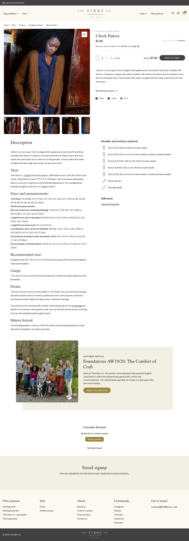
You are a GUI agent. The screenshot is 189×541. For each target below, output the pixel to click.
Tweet (113, 98)
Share (101, 98)
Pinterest (118, 522)
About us (81, 506)
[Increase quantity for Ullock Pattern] (107, 58)
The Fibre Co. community (15, 514)
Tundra (27, 175)
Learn (142, 13)
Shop (14, 25)
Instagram (119, 506)
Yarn (24, 13)
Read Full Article (97, 390)
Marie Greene (114, 31)
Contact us (82, 518)
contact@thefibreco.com (164, 506)
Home (6, 25)
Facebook (119, 518)
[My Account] (178, 13)
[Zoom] (84, 34)
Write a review (94, 439)
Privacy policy (83, 514)
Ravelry (117, 510)
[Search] (173, 13)
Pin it (126, 98)
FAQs (42, 506)
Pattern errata (46, 510)
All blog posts (9, 506)
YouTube (118, 514)
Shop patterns (10, 13)
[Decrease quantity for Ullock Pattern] (97, 58)
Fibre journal (157, 13)
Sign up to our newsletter (13, 3)
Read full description (105, 91)
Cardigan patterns (36, 25)
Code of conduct (85, 510)
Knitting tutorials (11, 510)
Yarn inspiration (10, 518)
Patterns (22, 25)
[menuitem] (11, 13)
